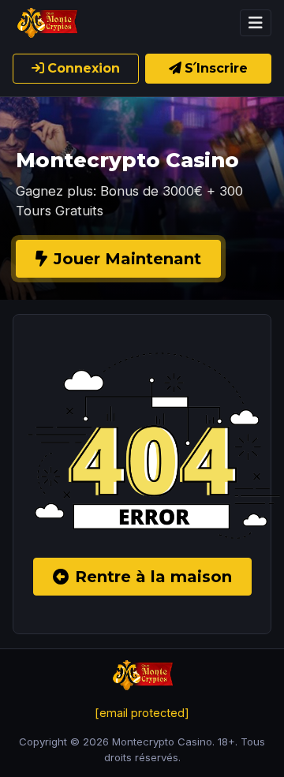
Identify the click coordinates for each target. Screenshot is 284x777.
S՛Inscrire (216, 68)
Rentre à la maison (153, 576)
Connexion (83, 68)
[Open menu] (255, 22)
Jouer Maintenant (127, 258)
